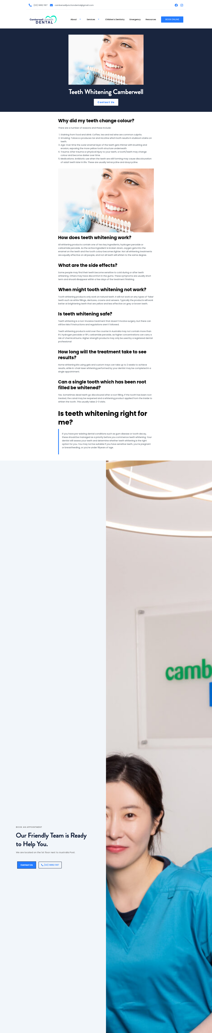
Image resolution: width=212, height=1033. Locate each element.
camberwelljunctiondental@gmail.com (74, 5)
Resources (151, 19)
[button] (77, 19)
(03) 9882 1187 (40, 5)
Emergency (135, 19)
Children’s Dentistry (115, 19)
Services (91, 19)
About (74, 19)
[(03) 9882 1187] (30, 5)
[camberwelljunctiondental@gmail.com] (51, 5)
